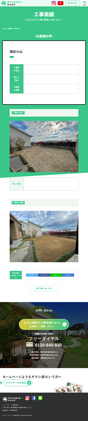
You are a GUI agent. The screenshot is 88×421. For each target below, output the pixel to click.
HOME (5, 28)
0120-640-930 (45, 341)
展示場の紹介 (73, 3)
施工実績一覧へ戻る (44, 288)
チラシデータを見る (16, 383)
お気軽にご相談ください (42, 324)
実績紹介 (10, 28)
